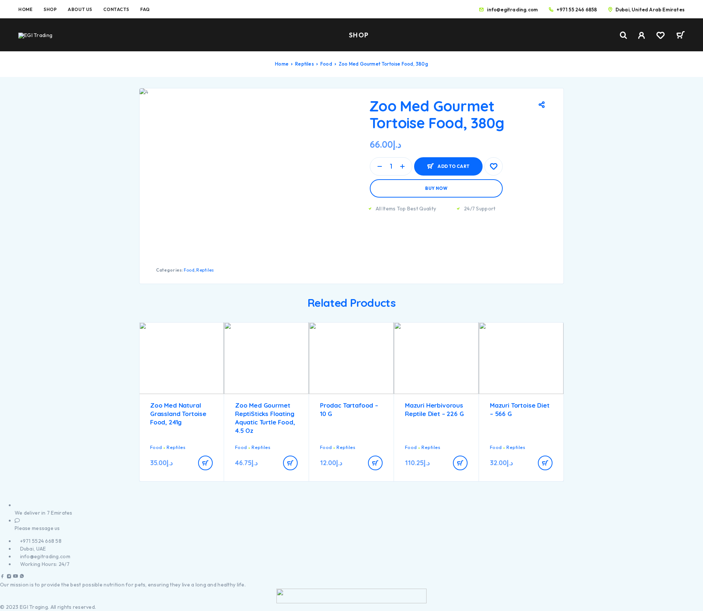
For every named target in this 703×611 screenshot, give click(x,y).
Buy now (436, 188)
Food (326, 64)
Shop (50, 9)
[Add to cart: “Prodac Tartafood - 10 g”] (375, 463)
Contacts (116, 9)
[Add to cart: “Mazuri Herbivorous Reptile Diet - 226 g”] (460, 463)
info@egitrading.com (512, 9)
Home (25, 9)
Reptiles (304, 64)
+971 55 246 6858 (577, 9)
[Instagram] (9, 577)
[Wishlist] (660, 36)
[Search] (623, 35)
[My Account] (642, 35)
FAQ (145, 9)
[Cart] (680, 36)
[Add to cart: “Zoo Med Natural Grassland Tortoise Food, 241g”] (205, 463)
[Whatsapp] (22, 577)
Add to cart (453, 166)
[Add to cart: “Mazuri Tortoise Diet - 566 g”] (545, 463)
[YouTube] (15, 577)
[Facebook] (2, 577)
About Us (80, 9)
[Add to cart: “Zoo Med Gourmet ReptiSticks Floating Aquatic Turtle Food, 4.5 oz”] (290, 463)
